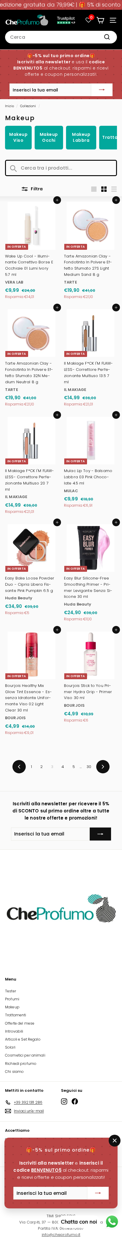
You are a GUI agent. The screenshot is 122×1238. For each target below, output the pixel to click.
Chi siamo (14, 1071)
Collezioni (28, 106)
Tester (10, 991)
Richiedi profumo (20, 1063)
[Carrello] (100, 20)
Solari (10, 1047)
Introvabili (14, 1031)
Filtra (36, 189)
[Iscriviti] (102, 89)
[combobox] (61, 37)
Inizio (9, 106)
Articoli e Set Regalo (23, 1039)
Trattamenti (15, 1015)
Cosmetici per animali (25, 1055)
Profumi (12, 999)
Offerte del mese (19, 1023)
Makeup (12, 1007)
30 (88, 766)
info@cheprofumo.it (61, 1234)
